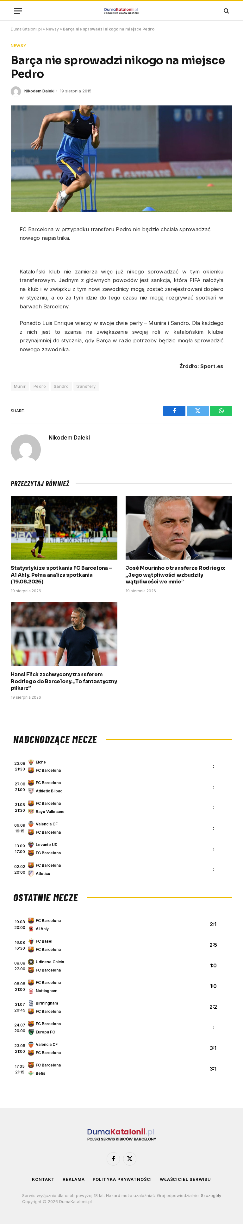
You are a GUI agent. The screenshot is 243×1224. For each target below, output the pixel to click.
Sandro (61, 386)
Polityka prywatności (122, 1179)
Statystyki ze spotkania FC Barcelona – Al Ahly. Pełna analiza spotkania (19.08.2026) (61, 575)
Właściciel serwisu (185, 1179)
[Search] (225, 11)
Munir (20, 386)
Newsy (52, 29)
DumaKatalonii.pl (26, 29)
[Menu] (18, 11)
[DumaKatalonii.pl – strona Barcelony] (121, 11)
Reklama (73, 1179)
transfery (86, 386)
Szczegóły (211, 1195)
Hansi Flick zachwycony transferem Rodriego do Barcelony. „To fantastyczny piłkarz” (64, 681)
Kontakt (43, 1179)
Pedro (40, 386)
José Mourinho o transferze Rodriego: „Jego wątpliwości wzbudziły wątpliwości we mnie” (175, 575)
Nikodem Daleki (39, 90)
